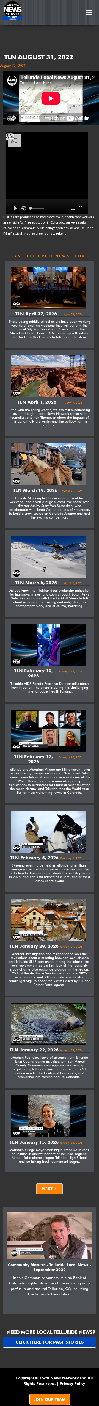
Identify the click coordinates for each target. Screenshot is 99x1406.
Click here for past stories (50, 1342)
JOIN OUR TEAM (49, 1399)
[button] (88, 12)
